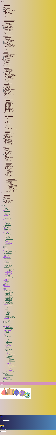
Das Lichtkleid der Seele (7, 23)
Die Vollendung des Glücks (9, 163)
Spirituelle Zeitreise (6, 135)
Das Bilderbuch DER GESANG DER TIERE (10, 10)
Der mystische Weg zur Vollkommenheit (8, 144)
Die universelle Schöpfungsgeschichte (9, 136)
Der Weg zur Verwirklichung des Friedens (10, 191)
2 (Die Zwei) (6, 118)
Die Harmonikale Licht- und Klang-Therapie (9, 46)
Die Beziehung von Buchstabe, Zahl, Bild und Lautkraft (11, 129)
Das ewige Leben (8, 165)
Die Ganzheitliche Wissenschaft (5, 256)
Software (3, 17)
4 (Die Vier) (6, 119)
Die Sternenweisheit (6, 57)
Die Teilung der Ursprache (6, 130)
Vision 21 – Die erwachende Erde (8, 24)
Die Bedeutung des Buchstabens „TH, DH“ (9, 110)
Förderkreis (5, 96)
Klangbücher (4, 7)
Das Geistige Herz (9, 368)
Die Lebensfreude (7, 167)
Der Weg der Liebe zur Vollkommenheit (13, 186)
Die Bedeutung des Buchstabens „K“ (9, 104)
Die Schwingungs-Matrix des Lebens (9, 70)
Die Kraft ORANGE (6, 51)
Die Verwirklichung (8, 164)
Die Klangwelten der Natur (9, 83)
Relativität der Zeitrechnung (8, 31)
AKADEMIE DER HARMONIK (6, 285)
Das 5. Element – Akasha (7, 137)
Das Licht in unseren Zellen (7, 72)
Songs (4, 15)
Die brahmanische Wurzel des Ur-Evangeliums (10, 143)
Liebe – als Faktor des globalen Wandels (12, 366)
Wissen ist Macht (7, 64)
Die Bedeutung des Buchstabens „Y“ (9, 111)
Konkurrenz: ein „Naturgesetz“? (12, 361)
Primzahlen (7, 313)
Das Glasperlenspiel (7, 88)
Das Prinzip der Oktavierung (9, 270)
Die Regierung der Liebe (9, 182)
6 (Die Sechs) (6, 120)
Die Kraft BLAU (5, 50)
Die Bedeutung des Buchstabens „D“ (9, 102)
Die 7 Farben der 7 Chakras (8, 55)
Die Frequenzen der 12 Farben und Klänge (8, 56)
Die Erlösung (7, 347)
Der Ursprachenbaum (7, 131)
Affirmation (6, 340)
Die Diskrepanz (6, 150)
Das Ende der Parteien (10, 181)
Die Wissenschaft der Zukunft (5, 283)
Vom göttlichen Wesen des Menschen (9, 157)
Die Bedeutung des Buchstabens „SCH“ (9, 108)
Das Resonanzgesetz (7, 155)
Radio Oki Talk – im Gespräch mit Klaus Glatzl (9, 21)
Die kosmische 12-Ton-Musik (8, 80)
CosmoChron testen (6, 42)
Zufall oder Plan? (5, 61)
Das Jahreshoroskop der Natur (7, 58)
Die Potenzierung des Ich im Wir (11, 184)
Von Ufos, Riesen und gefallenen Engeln (9, 325)
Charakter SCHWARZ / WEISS (7, 52)
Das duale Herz (11, 369)
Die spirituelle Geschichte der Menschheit (9, 375)
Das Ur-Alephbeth (8, 100)
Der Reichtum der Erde (8, 173)
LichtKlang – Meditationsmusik (7, 8)
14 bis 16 (7, 124)
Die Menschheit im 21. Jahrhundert (7, 91)
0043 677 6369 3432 (2, 428)
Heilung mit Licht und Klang (7, 43)
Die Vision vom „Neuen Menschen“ (9, 353)
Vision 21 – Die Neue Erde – (7, 196)
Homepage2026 (2, 381)
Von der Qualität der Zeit (6, 28)
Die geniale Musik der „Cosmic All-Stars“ (8, 41)
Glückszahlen (7, 314)
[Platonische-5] (15, 398)
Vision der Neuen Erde (6, 149)
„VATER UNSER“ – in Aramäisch (10, 133)
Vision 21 (5, 147)
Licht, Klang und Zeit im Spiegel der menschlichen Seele (11, 54)
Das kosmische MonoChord (9, 81)
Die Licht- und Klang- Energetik (6, 226)
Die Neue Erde (4, 147)
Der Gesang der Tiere (6, 212)
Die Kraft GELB (5, 49)
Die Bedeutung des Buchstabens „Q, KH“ (9, 297)
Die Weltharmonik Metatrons (7, 272)
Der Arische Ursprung (7, 132)
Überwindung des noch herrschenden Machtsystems (11, 180)
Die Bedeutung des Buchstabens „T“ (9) (8, 300)
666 (6, 125)
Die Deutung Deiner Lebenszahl (9, 115)
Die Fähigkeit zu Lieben (10, 367)
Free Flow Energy (6, 47)
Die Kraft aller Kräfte (8, 160)
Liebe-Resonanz (10, 187)
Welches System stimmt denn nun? (11, 45)
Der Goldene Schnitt (7, 268)
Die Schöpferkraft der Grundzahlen (8, 76)
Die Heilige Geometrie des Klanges (10, 83)
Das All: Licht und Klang (6, 227)
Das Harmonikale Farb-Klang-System (9, 243)
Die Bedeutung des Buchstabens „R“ (9, 107)
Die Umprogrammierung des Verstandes (8, 338)
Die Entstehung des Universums (6, 65)
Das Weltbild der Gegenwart (8, 174)
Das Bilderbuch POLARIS (7, 214)
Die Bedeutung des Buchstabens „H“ (9, 103)
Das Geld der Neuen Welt (10, 356)
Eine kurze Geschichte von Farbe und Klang (7, 26)
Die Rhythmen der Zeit (7, 39)
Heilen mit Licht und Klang (5, 32)
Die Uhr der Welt (4, 228)
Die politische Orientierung (10, 178)
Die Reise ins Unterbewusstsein (7, 92)
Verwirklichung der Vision (10, 171)
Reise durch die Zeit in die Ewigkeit (7, 195)
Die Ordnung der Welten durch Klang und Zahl (10, 74)
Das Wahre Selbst (6, 154)
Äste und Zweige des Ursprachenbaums (10, 131)
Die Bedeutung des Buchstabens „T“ (9, 109)
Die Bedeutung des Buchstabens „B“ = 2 (9, 101)
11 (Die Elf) (7, 311)
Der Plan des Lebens (7, 85)
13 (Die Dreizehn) (8, 312)
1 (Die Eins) (6, 117)
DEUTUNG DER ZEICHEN (7, 5)
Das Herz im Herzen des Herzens (13, 189)
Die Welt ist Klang (8, 82)
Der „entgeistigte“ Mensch (6, 62)
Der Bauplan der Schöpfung (7, 84)
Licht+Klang (2, 25)
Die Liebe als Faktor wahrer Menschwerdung (12, 185)
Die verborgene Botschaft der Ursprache (9, 113)
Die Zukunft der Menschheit (6, 284)
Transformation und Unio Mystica (8, 161)
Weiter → (1, 387)
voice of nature (5, 9)
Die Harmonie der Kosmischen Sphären (9, 79)
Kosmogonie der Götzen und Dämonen (7, 326)
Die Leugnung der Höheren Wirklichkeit (7, 258)
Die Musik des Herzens (8, 35)
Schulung (5, 95)
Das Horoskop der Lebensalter (6, 255)
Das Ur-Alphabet (7, 99)
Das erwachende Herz (12, 190)
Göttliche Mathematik (7, 73)
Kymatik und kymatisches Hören (8, 38)
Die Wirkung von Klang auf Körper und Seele (11, 75)
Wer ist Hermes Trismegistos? (6, 324)
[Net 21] (1, 0)
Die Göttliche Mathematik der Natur (8, 271)
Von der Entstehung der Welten (8, 66)
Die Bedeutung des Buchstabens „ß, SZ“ (9, 299)
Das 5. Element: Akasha (6, 68)
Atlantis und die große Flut (6, 138)
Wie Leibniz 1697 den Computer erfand (10, 269)
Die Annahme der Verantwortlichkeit (9, 166)
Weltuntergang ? (10, 178)
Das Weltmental (9, 176)
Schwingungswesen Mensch (5, 36)
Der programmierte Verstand (8, 153)
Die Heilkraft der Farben (7, 244)
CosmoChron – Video (6, 240)
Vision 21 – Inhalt (7, 148)
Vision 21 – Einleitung (7, 6)
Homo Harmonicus (6, 36)
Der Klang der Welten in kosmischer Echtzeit (8, 27)
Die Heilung (6, 162)
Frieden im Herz (10, 370)
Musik (3, 14)
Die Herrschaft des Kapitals (9, 175)
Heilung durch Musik (7, 33)
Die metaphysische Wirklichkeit (9, 342)
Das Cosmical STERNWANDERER (8, 216)
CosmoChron (5, 199)
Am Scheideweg (8, 169)
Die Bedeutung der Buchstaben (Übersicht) (8, 99)
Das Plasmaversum (6, 67)
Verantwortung (8, 170)
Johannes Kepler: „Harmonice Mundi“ (10, 78)
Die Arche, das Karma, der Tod (8, 139)
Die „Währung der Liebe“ (10, 183)
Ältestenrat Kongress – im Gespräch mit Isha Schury (9, 20)
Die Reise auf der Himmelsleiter (8, 71)
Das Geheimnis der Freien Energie (8, 69)
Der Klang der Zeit (5, 230)
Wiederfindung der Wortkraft (7, 134)
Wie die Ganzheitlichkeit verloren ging (6, 257)
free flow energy (5, 48)
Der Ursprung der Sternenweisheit (8, 254)
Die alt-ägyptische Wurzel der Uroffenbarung (9, 328)
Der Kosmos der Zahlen (6, 114)
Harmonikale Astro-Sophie (8, 22)
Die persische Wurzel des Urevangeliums (9, 142)
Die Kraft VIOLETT (6, 52)
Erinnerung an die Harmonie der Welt (6, 87)
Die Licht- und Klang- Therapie (7, 286)
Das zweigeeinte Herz (11, 188)
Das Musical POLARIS (7, 12)
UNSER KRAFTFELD (6, 4)
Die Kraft (6, 158)
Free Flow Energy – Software (7, 18)
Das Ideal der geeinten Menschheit (11, 179)
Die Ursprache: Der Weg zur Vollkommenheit (10, 128)
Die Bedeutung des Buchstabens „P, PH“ (9, 106)
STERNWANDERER (6, 215)
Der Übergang (7, 352)
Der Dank (7, 159)
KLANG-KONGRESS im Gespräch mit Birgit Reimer (9, 20)
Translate (4, 418)
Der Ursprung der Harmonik (7, 60)
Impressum (2, 416)
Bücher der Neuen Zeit (5, 2)
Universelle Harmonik (3, 59)
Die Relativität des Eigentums (10, 355)
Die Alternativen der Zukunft (12, 177)
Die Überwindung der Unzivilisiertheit (11, 354)
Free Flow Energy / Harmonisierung (7, 3)
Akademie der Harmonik (6, 93)
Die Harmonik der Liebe (6, 90)
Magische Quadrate (8, 126)
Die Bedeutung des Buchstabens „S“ (8, 298)
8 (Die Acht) (6, 121)
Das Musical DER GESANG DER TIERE (9, 213)
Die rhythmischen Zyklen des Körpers (10, 40)
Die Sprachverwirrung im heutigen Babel (9, 327)
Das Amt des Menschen (8, 172)
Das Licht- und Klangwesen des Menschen (9, 242)
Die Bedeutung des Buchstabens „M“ (9, 105)
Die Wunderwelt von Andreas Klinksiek (8, 19)
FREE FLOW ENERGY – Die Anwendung (9, 380)
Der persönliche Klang (8, 34)
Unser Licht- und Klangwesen (8, 37)
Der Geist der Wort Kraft (6, 4)
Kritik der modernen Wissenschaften (7, 63)
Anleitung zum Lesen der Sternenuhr (9, 200)
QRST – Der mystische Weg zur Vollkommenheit (9, 112)
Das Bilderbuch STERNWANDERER (9, 13)
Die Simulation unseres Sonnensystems (7, 229)
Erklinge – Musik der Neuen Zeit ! (8, 30)
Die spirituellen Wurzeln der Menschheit (8, 141)
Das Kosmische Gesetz (7, 86)
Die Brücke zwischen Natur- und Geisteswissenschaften (9, 89)
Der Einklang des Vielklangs (6, 282)
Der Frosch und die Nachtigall (8, 16)
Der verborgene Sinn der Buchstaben (7, 98)
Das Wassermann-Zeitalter (8, 145)
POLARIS (5, 11)
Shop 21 (2, 192)
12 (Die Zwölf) (8, 123)
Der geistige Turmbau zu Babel (8, 140)
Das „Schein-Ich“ (7, 152)
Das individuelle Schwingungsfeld (10, 44)
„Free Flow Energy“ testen (8, 202)
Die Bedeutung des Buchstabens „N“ (8, 296)
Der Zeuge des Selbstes (7, 339)
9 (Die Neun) (6, 310)
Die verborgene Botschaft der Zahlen (9, 116)
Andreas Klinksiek (3, 1)
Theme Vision (6, 429)
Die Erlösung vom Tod (7, 146)
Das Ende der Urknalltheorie (7, 67)
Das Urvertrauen (6, 341)
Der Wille (6, 156)
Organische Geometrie (8, 77)
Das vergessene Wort (7, 127)
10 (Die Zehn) (6, 122)
